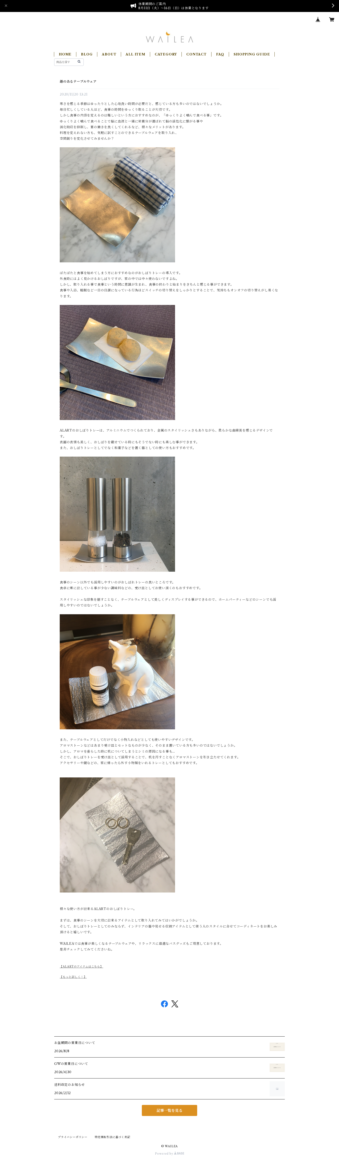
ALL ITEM (135, 54)
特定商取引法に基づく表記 (112, 1137)
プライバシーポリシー (72, 1137)
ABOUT (109, 54)
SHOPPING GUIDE (252, 54)
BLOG (86, 54)
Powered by (164, 1153)
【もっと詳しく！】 (73, 977)
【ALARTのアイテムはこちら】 (81, 966)
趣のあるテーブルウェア (78, 81)
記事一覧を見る (169, 1110)
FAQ (220, 54)
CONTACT (196, 54)
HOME (65, 54)
